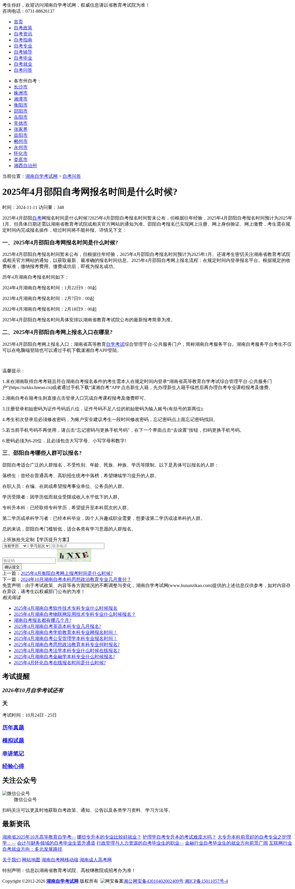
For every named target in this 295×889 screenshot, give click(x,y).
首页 (18, 21)
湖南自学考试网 (41, 176)
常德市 (21, 123)
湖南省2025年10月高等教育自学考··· (39, 837)
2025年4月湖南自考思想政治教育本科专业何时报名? (67, 644)
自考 (36, 218)
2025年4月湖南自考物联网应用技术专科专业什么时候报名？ (75, 614)
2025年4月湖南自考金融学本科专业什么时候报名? (64, 656)
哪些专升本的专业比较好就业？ (109, 837)
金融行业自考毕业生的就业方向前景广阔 (226, 843)
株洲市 (21, 92)
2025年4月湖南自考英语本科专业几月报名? (57, 626)
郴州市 (21, 141)
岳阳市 (21, 117)
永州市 (21, 147)
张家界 (21, 129)
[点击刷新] (74, 555)
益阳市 (21, 135)
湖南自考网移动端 (59, 859)
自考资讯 (23, 33)
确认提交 (12, 567)
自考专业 (23, 46)
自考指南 (23, 39)
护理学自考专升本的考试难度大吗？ (179, 837)
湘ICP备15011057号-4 (206, 881)
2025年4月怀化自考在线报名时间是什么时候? (60, 662)
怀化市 (21, 153)
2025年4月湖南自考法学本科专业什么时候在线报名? (67, 650)
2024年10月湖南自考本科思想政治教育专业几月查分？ (76, 579)
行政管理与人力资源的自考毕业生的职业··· (140, 843)
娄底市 (21, 159)
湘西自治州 (25, 165)
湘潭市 (21, 99)
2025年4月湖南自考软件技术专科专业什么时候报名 (66, 608)
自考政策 (23, 27)
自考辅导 (23, 52)
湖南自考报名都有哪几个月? (42, 620)
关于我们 (11, 859)
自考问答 (23, 70)
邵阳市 (21, 111)
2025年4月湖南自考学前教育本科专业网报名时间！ (66, 632)
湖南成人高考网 (96, 859)
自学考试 (115, 344)
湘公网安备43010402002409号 (154, 881)
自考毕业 (23, 58)
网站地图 (31, 859)
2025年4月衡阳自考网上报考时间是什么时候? (67, 573)
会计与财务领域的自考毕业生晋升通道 (56, 843)
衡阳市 (21, 105)
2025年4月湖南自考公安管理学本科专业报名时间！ (66, 638)
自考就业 (23, 64)
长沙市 (21, 86)
